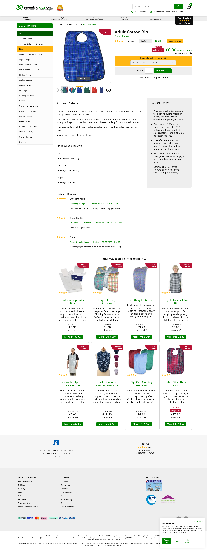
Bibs (77, 24)
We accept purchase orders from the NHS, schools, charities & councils (56, 453)
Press (63, 496)
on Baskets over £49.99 (94, 19)
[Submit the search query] (178, 6)
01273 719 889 (140, 11)
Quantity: (139, 70)
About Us (65, 481)
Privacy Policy (66, 499)
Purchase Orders (25, 481)
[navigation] (35, 25)
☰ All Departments (27, 25)
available (125, 19)
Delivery (21, 488)
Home (59, 24)
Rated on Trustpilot (184, 20)
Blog (63, 503)
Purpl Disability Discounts (28, 506)
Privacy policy (197, 521)
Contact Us (65, 485)
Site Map (64, 488)
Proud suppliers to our (155, 19)
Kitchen (69, 24)
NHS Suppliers (24, 485)
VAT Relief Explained (182, 53)
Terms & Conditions (69, 492)
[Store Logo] (34, 8)
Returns (21, 496)
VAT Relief (22, 499)
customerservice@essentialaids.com (168, 11)
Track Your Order (25, 503)
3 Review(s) (130, 40)
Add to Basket (163, 70)
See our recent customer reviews (145, 451)
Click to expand (84, 78)
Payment (22, 492)
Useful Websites (67, 506)
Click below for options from (151, 58)
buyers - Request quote (153, 77)
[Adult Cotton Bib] (64, 89)
